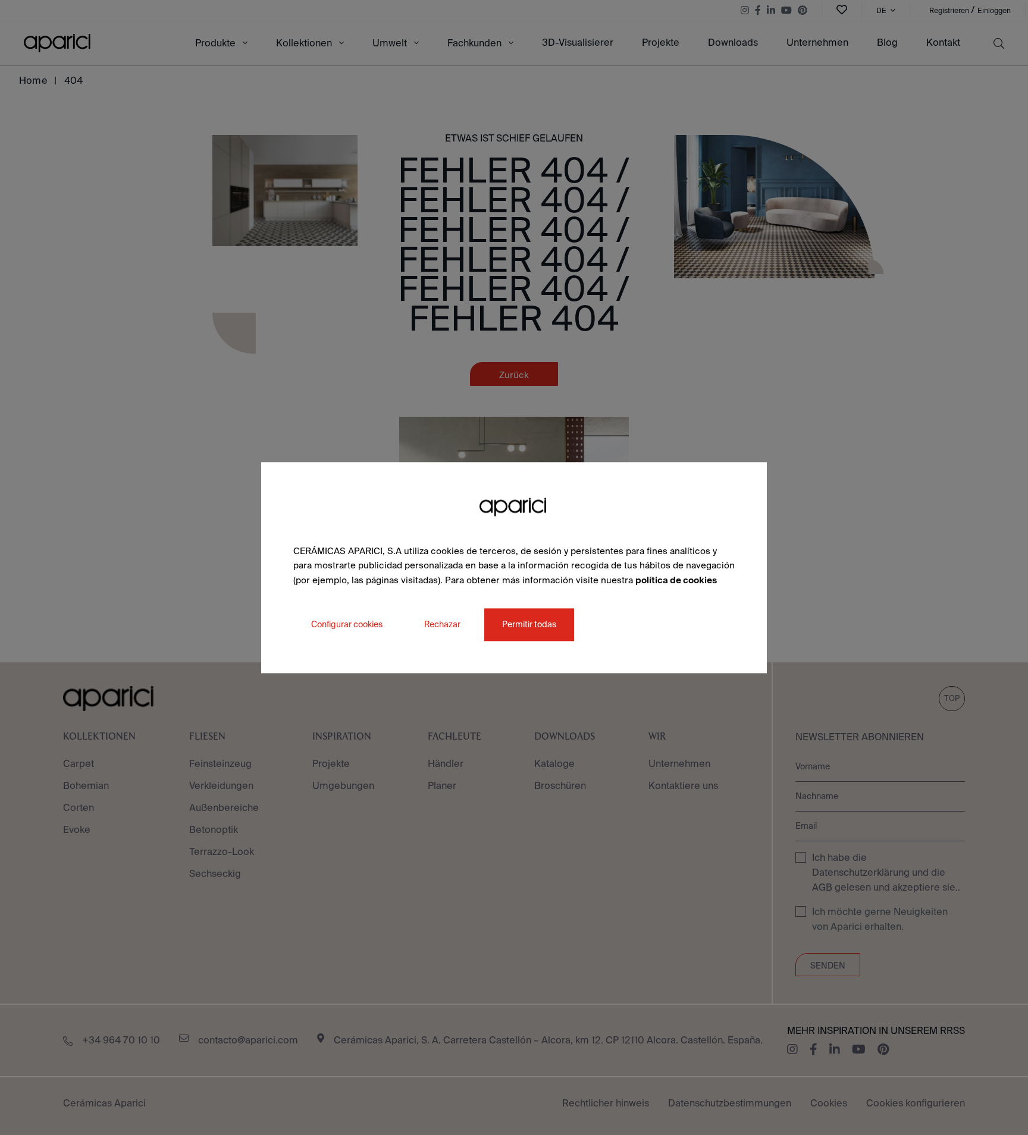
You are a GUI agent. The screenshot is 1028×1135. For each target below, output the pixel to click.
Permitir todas (529, 624)
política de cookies (676, 580)
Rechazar (442, 624)
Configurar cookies (347, 624)
